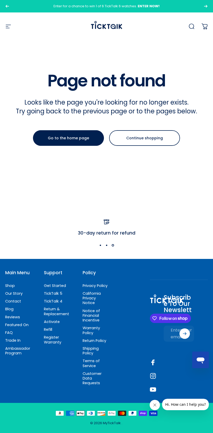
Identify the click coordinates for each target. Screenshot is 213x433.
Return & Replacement (56, 311)
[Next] (205, 6)
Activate (52, 321)
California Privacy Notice (92, 298)
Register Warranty (52, 339)
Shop (10, 285)
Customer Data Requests (92, 378)
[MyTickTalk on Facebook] (153, 362)
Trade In (13, 340)
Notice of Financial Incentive (91, 315)
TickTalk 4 (53, 301)
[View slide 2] (106, 245)
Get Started (55, 285)
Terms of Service (91, 363)
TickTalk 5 (53, 293)
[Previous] (7, 6)
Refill (48, 329)
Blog (9, 309)
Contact (13, 301)
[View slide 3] (113, 245)
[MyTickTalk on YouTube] (153, 389)
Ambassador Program (17, 350)
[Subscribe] (184, 333)
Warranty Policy (91, 330)
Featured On (17, 324)
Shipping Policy (91, 350)
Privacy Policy (95, 285)
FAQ (9, 332)
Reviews (12, 317)
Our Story (14, 293)
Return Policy (94, 340)
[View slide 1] (100, 245)
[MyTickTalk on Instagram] (153, 376)
